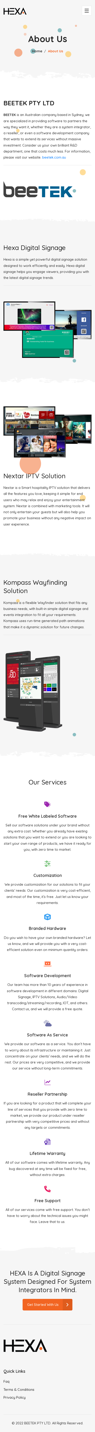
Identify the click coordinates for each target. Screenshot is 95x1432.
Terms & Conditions (18, 1389)
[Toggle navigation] (87, 11)
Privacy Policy (14, 1397)
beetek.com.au (54, 157)
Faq (6, 1381)
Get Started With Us (43, 1304)
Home (37, 51)
